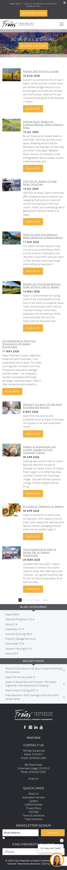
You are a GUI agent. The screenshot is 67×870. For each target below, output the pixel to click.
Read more (33, 108)
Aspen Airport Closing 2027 (20, 690)
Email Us (33, 778)
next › (38, 599)
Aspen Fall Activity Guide (41, 71)
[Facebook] (24, 727)
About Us (33, 793)
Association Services (33, 797)
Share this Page (35, 45)
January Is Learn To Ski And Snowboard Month (42, 406)
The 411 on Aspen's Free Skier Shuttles (40, 183)
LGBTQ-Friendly (33, 804)
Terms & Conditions (33, 815)
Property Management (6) (19, 639)
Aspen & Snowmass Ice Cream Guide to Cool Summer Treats (39, 449)
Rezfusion (35, 863)
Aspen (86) (11, 614)
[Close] (63, 3)
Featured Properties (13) (18, 619)
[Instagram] (30, 727)
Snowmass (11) (13, 629)
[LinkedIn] (36, 727)
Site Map (33, 811)
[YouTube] (41, 727)
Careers (33, 801)
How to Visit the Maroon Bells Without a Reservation (43, 236)
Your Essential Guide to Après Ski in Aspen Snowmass (39, 552)
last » (45, 599)
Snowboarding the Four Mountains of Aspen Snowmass (19, 343)
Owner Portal (33, 737)
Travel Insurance (34, 819)
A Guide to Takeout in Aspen (43, 506)
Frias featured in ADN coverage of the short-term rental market (32, 696)
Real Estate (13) (13, 643)
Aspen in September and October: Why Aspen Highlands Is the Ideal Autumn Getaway (30, 683)
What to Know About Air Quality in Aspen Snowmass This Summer (33, 670)
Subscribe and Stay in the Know (21, 838)
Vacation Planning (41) (17, 648)
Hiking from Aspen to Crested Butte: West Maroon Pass (43, 124)
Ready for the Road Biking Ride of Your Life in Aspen (41, 286)
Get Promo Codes (33, 13)
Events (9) (10, 653)
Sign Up (53, 832)
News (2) (10, 624)
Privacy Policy (33, 808)
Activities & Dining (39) (17, 634)
